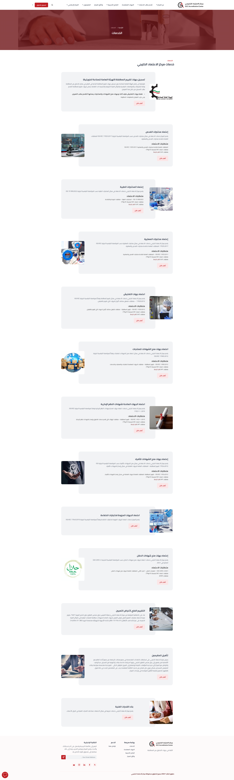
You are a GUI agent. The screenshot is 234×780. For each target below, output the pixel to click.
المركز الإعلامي (73, 4)
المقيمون (87, 4)
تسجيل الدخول (41, 5)
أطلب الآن (139, 103)
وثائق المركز (98, 4)
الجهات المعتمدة (128, 4)
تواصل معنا (112, 746)
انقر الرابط (157, 152)
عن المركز (160, 4)
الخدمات (132, 746)
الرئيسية (120, 27)
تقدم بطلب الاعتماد (145, 4)
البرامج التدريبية (113, 4)
